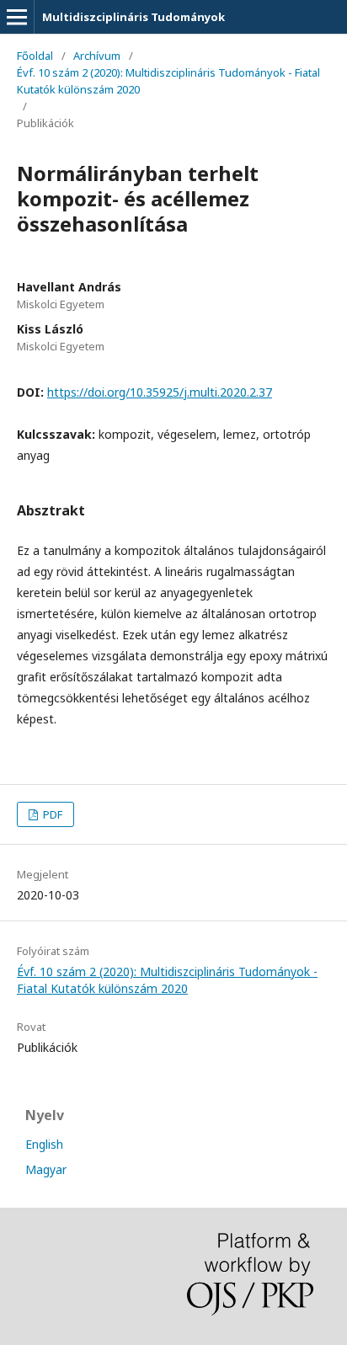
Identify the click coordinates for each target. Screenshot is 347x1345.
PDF (51, 814)
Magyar (46, 1169)
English (44, 1144)
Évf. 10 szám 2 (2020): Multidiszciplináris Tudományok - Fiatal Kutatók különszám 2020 (168, 81)
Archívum (96, 55)
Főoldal (35, 55)
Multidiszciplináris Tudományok (133, 16)
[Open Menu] (17, 17)
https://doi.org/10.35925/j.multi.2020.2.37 (159, 392)
